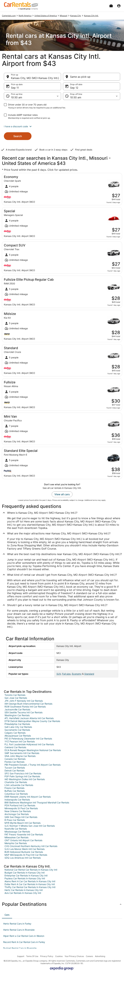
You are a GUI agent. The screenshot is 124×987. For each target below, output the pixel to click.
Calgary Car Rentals (15, 732)
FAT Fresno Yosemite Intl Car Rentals (24, 834)
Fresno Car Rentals (14, 788)
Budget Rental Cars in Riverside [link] (19, 948)
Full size (66, 673)
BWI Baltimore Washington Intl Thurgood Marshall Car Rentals (37, 802)
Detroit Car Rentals (14, 770)
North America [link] (25, 15)
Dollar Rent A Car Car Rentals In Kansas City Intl (30, 884)
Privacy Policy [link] (46, 956)
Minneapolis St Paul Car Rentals (21, 808)
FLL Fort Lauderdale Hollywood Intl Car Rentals (29, 744)
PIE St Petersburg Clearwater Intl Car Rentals (28, 738)
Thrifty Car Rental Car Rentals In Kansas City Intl (30, 887)
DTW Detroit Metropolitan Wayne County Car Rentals (32, 721)
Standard (89, 673)
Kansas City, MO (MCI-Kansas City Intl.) (35, 78)
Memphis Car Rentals (16, 843)
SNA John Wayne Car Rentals (20, 756)
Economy (77, 673)
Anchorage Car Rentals (17, 814)
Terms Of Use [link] (32, 956)
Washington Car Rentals (17, 715)
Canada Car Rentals (15, 759)
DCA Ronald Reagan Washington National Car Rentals (33, 750)
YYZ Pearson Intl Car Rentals (20, 741)
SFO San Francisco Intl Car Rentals (23, 773)
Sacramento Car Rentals (17, 729)
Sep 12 (74, 87)
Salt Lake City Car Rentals (18, 727)
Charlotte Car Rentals (16, 782)
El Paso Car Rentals (15, 820)
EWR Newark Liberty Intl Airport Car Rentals (28, 796)
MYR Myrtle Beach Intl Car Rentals (23, 822)
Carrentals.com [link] (9, 15)
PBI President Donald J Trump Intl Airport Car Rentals (33, 764)
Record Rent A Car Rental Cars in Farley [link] (24, 942)
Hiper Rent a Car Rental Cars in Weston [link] (23, 936)
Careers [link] (89, 956)
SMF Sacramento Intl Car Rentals (22, 753)
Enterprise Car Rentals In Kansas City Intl (26, 875)
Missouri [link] (63, 15)
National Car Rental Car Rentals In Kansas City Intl (31, 869)
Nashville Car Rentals (16, 828)
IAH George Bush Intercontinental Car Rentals (28, 703)
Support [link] (20, 956)
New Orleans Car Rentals (18, 811)
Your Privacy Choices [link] (74, 956)
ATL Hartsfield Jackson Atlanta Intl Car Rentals (29, 718)
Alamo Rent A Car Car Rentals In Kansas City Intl (30, 881)
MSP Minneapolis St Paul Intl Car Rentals (26, 854)
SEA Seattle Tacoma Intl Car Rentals (23, 712)
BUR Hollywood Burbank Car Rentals (24, 852)
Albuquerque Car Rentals (18, 735)
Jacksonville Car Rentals (17, 709)
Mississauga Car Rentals (17, 831)
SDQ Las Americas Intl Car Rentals (23, 857)
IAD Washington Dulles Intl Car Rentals (25, 779)
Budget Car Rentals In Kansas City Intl (25, 872)
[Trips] (111, 6)
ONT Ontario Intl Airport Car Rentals (23, 840)
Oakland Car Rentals (15, 747)
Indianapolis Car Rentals (17, 799)
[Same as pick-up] (91, 77)
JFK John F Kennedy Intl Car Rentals (24, 700)
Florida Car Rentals (14, 761)
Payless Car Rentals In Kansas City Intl (25, 878)
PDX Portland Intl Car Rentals (20, 805)
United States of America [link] (45, 15)
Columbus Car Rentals (16, 793)
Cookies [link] (59, 956)
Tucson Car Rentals (15, 767)
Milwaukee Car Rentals (16, 837)
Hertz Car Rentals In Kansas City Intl (24, 890)
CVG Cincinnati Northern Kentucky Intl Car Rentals (31, 846)
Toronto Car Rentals (15, 695)
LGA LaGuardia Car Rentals (19, 785)
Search (17, 136)
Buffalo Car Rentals (15, 791)
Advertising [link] (100, 956)
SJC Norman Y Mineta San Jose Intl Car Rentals (30, 825)
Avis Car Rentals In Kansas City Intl (23, 893)
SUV (59, 673)
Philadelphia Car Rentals (17, 724)
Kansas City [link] (75, 15)
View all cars (62, 494)
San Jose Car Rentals (16, 697)
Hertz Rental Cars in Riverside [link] (19, 929)
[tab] (7, 914)
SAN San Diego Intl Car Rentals (21, 817)
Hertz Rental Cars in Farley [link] (17, 923)
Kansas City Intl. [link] (91, 15)
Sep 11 (15, 87)
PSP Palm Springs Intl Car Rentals (22, 776)
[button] (62, 126)
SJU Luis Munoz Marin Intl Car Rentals (25, 849)
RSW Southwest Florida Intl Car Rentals (25, 706)
